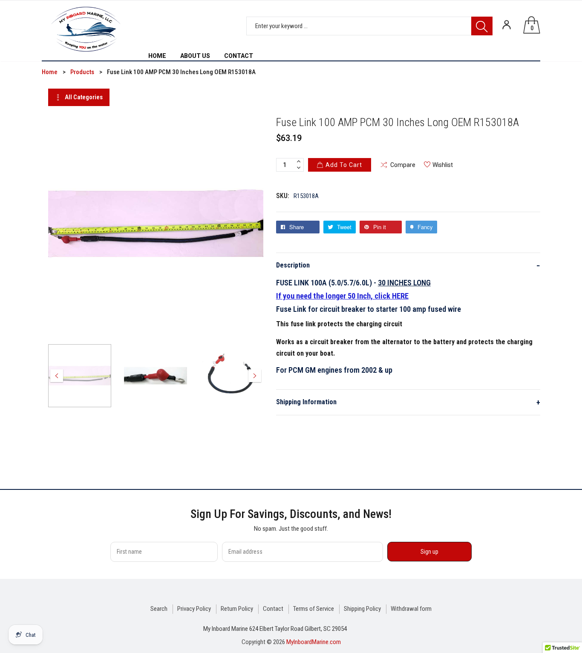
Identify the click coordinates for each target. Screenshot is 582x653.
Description (408, 265)
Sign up (429, 551)
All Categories (84, 97)
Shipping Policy (362, 609)
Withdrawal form (411, 609)
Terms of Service (313, 609)
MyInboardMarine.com (313, 642)
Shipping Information (408, 402)
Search (158, 609)
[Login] (506, 24)
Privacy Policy (194, 609)
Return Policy (237, 609)
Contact (273, 609)
